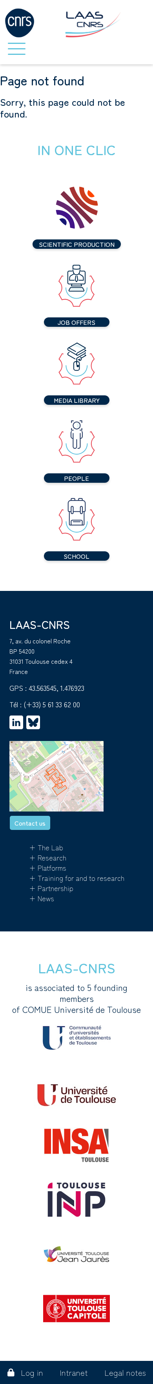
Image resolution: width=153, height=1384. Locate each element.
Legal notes (125, 1372)
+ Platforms (47, 867)
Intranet (74, 1372)
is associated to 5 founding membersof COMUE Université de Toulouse (76, 998)
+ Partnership (51, 888)
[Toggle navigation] (17, 49)
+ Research (47, 857)
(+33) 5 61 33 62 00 (52, 704)
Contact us (30, 823)
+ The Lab (46, 847)
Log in (32, 1372)
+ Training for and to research (76, 878)
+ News (41, 898)
